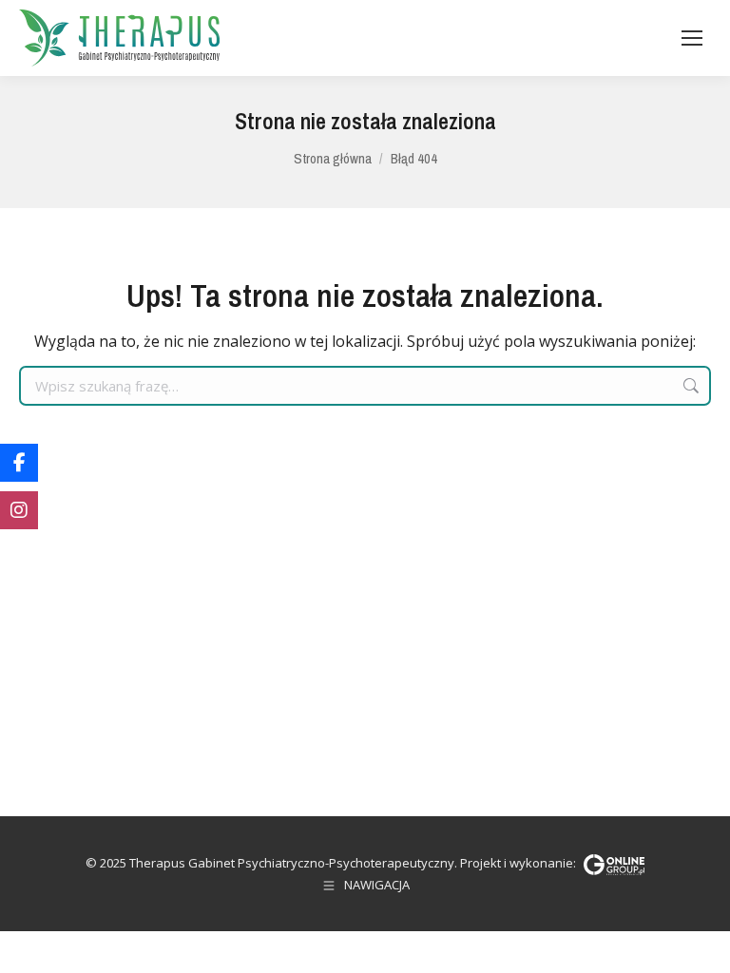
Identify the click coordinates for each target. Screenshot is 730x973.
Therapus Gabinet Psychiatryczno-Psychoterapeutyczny (291, 862)
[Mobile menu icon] (692, 38)
